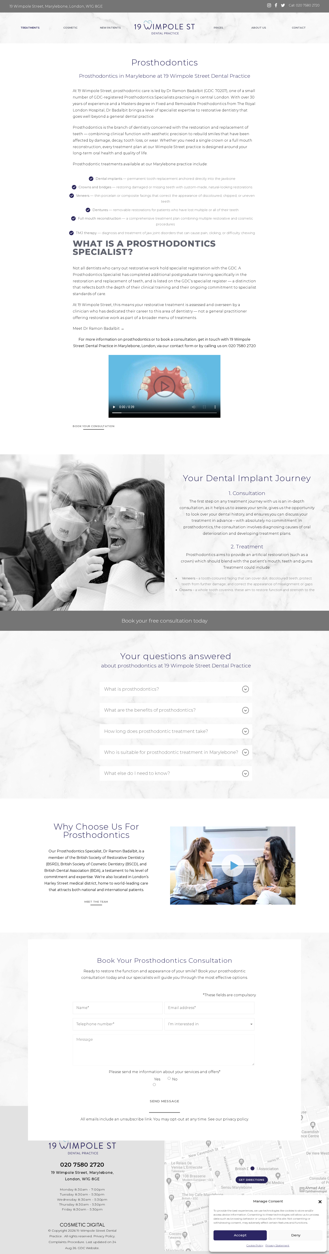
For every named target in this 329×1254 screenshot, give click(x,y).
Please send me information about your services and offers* (164, 1072)
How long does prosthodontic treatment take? (156, 731)
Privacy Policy (104, 1236)
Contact (299, 27)
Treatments (30, 27)
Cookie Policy (254, 1245)
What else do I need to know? (137, 773)
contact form (181, 346)
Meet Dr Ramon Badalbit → (98, 328)
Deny (295, 1235)
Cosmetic (70, 27)
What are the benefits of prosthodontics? (150, 710)
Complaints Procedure (66, 1242)
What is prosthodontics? (131, 689)
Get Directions (251, 1179)
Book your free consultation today (164, 621)
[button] (320, 1201)
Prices (218, 27)
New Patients (110, 27)
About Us (258, 27)
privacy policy (235, 1119)
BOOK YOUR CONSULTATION (93, 426)
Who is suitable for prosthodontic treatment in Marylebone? (171, 752)
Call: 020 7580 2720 (304, 5)
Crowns (185, 590)
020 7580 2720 (242, 346)
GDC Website (88, 1248)
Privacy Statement (277, 1245)
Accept (240, 1235)
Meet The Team (96, 901)
